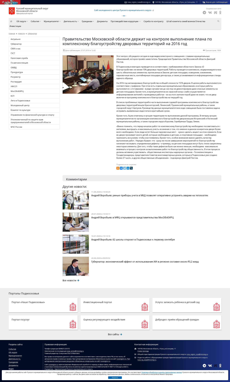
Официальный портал (32, 11)
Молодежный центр (20, 105)
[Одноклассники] (117, 168)
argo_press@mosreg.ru (75, 351)
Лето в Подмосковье (20, 100)
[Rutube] (215, 12)
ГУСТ (13, 53)
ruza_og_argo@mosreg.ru (147, 360)
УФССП (14, 86)
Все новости (70, 280)
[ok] (220, 12)
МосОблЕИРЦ (17, 91)
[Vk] (210, 12)
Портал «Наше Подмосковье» (28, 302)
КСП (12, 96)
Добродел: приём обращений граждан (177, 319)
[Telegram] (204, 12)
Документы (13, 365)
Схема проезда (143, 351)
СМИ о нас (15, 48)
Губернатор (32, 33)
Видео (11, 369)
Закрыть (115, 377)
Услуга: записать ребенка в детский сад (177, 302)
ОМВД (14, 67)
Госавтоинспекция (19, 62)
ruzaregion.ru (121, 359)
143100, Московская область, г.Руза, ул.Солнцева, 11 (176, 2)
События (12, 349)
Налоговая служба (19, 58)
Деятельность (14, 359)
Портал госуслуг (21, 319)
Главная (12, 33)
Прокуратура (17, 72)
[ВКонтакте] (121, 168)
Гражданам (13, 362)
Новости (21, 33)
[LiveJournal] (131, 168)
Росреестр (15, 77)
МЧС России (16, 127)
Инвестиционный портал (97, 302)
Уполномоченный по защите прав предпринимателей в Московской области (31, 120)
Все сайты (114, 334)
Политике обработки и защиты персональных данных (161, 372)
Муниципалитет (15, 356)
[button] (22, 21)
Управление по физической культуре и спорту (32, 115)
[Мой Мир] (127, 168)
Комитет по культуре (20, 110)
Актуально (15, 39)
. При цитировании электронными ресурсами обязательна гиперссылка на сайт (87, 360)
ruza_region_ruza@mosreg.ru (138, 2)
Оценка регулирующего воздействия (104, 319)
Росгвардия (16, 81)
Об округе (13, 352)
